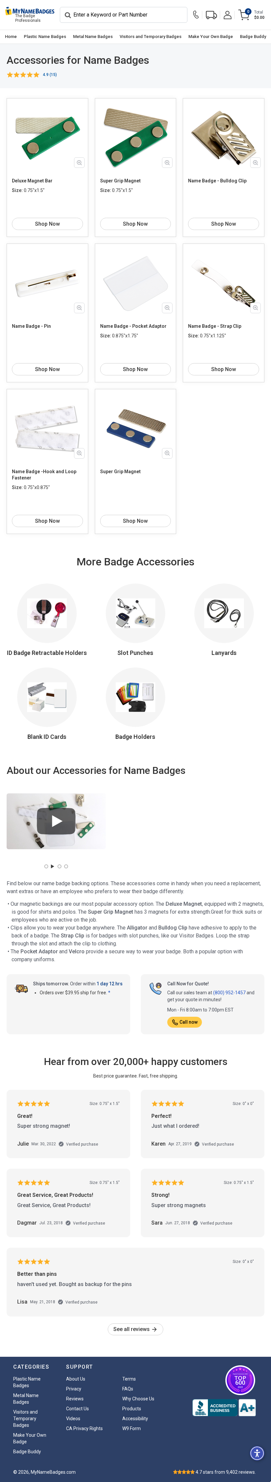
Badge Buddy (253, 36)
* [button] (109, 992)
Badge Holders (135, 736)
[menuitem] (11, 37)
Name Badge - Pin (31, 326)
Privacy (73, 1388)
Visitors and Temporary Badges (150, 36)
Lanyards (224, 652)
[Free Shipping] (211, 15)
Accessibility (135, 1418)
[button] (257, 1453)
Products (131, 1408)
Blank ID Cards (46, 736)
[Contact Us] (198, 15)
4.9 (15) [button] (50, 74)
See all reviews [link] (132, 1329)
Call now (188, 1022)
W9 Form (131, 1428)
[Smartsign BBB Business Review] (224, 1407)
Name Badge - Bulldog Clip (217, 180)
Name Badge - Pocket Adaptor (133, 326)
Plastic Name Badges (45, 36)
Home (11, 36)
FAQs (127, 1388)
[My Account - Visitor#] (227, 15)
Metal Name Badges (93, 36)
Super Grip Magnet (120, 180)
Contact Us (77, 1408)
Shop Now (47, 224)
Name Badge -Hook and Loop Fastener (44, 475)
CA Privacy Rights (84, 1428)
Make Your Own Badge (210, 36)
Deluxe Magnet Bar (32, 180)
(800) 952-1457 (229, 992)
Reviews (75, 1398)
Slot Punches (135, 652)
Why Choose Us (138, 1398)
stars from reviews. (226, 1472)
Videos (73, 1418)
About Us (75, 1379)
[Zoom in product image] (79, 162)
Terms (129, 1379)
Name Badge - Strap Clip (214, 326)
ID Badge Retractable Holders (47, 652)
